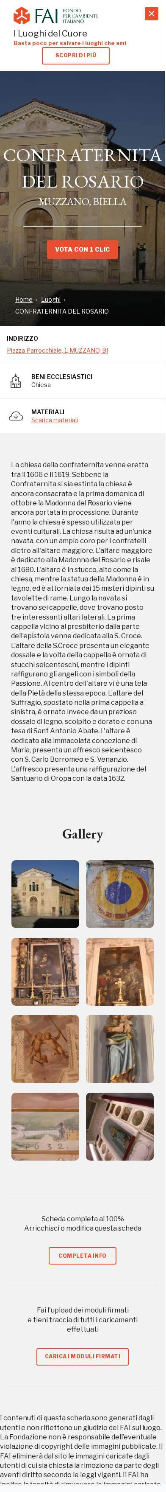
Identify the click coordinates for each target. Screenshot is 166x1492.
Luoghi (51, 299)
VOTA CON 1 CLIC (82, 249)
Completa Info (82, 1256)
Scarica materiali (54, 419)
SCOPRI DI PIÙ (75, 55)
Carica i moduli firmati (82, 1356)
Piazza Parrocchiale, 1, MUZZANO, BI (57, 350)
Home (24, 299)
